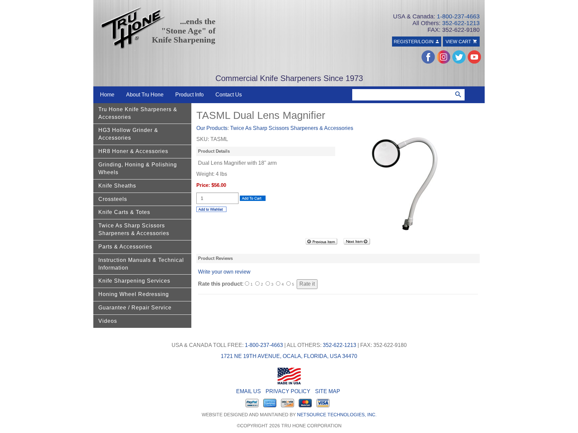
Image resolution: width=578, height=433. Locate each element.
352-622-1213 (461, 23)
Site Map (327, 391)
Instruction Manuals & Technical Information (141, 264)
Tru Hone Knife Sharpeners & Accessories (137, 113)
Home (107, 94)
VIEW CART (459, 41)
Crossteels (112, 199)
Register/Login (414, 41)
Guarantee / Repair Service (135, 307)
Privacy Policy (288, 391)
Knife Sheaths (117, 186)
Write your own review (224, 272)
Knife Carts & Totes (124, 212)
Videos (107, 321)
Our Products (211, 128)
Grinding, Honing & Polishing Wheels (137, 168)
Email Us (248, 391)
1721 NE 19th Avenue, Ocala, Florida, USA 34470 (289, 356)
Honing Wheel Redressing (133, 294)
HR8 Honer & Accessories (133, 151)
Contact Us (228, 94)
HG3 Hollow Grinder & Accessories (128, 134)
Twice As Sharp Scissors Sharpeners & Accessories (133, 229)
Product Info (189, 94)
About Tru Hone (145, 94)
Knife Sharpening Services (134, 281)
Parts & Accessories (125, 246)
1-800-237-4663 (458, 16)
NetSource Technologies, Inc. (337, 414)
